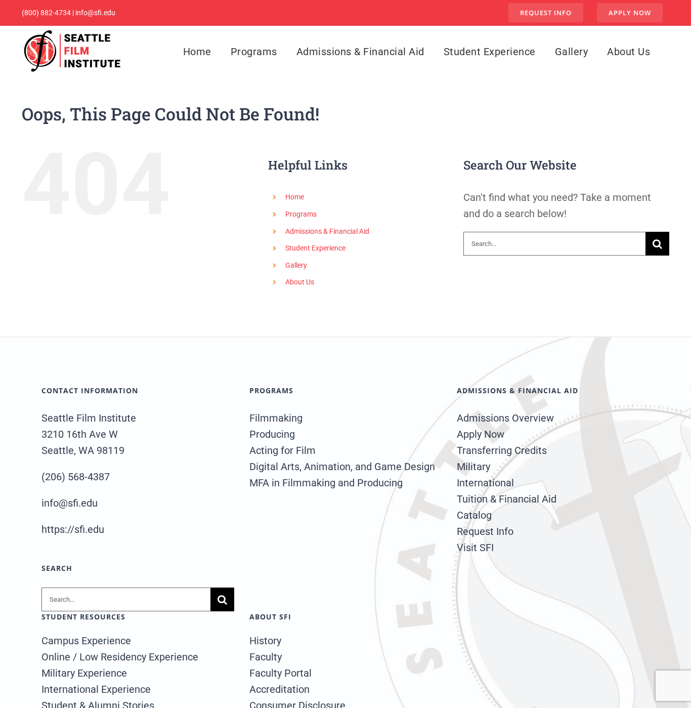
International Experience (96, 689)
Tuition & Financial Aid (506, 499)
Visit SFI (475, 548)
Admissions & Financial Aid (327, 231)
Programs (301, 214)
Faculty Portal (280, 673)
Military (473, 467)
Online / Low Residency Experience (119, 657)
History (265, 641)
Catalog (474, 515)
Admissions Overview (505, 418)
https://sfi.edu (72, 529)
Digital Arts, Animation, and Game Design (342, 467)
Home (294, 197)
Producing (272, 434)
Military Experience (84, 673)
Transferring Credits (502, 450)
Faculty (265, 657)
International (485, 483)
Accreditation (279, 689)
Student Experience (315, 248)
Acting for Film (282, 450)
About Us (299, 282)
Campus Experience (86, 641)
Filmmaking (276, 418)
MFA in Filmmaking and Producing (326, 483)
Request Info (485, 531)
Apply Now (480, 434)
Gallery (296, 265)
